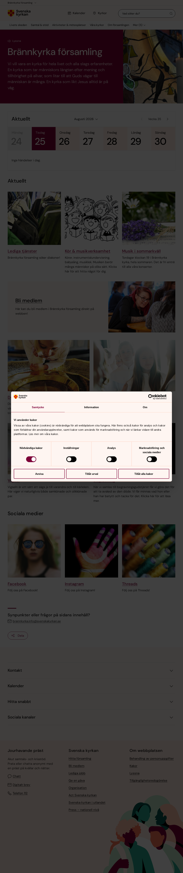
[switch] (71, 459)
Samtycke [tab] (38, 407)
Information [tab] (91, 407)
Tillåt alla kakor (143, 473)
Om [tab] (145, 407)
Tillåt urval (91, 473)
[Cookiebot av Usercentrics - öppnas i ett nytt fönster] (153, 396)
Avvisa (39, 473)
